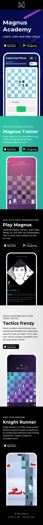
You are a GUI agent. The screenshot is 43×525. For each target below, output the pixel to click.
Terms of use (14, 517)
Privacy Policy (28, 517)
